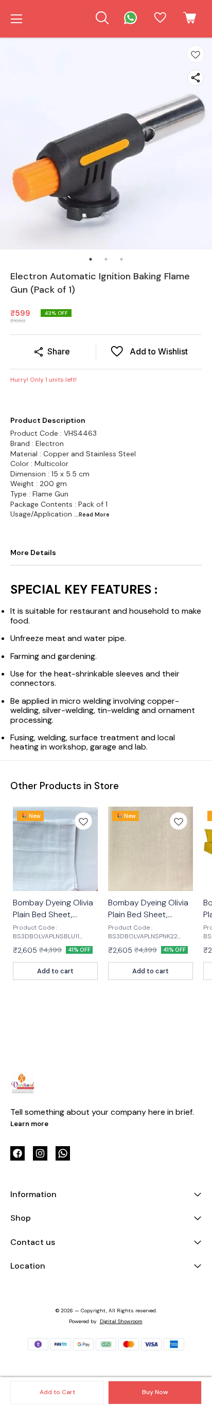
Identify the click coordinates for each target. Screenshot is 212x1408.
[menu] (16, 19)
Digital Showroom (121, 1321)
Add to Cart (57, 1392)
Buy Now (155, 1392)
